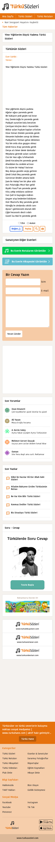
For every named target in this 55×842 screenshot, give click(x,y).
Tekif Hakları (8, 789)
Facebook (7, 802)
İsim (43, 281)
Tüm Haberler (10, 26)
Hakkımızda (8, 785)
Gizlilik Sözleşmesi (36, 789)
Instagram (33, 802)
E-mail (45, 290)
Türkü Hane (27, 739)
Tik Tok (31, 807)
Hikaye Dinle (34, 772)
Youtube (6, 807)
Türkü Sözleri (25, 16)
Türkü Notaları (45, 16)
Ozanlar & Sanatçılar (38, 753)
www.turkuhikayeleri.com (27, 628)
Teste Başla (27, 584)
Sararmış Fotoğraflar (38, 758)
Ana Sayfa (7, 16)
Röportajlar (33, 763)
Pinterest (7, 812)
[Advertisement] (28, 88)
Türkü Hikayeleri (10, 763)
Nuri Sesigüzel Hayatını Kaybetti (21, 22)
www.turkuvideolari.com (27, 655)
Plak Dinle (7, 772)
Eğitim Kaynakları (36, 767)
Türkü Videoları (9, 767)
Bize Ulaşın (33, 785)
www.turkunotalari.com (27, 642)
